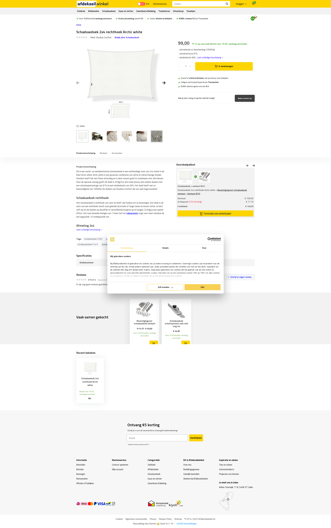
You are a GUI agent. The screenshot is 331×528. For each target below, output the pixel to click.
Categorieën (154, 460)
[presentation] (78, 83)
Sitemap (178, 519)
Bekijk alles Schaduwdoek (127, 37)
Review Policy (165, 519)
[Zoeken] (227, 4)
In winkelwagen (226, 66)
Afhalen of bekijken (85, 483)
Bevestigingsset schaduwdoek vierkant (144, 322)
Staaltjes (191, 11)
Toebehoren (164, 11)
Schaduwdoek (108, 11)
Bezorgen (80, 474)
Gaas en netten (125, 11)
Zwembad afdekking (145, 11)
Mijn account (117, 469)
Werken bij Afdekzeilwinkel (195, 478)
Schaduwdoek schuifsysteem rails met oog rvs (176, 324)
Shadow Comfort (104, 37)
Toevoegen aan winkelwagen (217, 213)
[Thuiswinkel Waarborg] (166, 503)
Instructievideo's (226, 469)
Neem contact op (245, 98)
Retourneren (82, 478)
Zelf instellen (163, 287)
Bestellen (80, 464)
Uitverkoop (178, 11)
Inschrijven (196, 438)
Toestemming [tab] (127, 248)
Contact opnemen (120, 464)
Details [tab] (165, 248)
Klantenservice (160, 4)
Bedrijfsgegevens (191, 469)
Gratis (161, 18)
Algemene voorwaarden (136, 519)
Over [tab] (204, 248)
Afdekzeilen (93, 11)
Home (78, 24)
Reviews (103, 153)
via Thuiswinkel (193, 18)
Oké (202, 287)
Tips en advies (225, 464)
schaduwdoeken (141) (88, 244)
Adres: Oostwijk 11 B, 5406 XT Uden (236, 487)
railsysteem (132, 213)
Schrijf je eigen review (240, 277)
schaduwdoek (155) (93, 239)
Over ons (187, 464)
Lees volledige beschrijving (209, 57)
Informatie (81, 460)
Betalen (80, 469)
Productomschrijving (85, 153)
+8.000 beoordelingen (186, 523)
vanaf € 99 (130, 18)
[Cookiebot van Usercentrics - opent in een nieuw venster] (209, 239)
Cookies (119, 519)
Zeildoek (81, 11)
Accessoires (117, 153)
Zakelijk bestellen (191, 474)
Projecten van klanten (229, 474)
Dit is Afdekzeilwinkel (193, 460)
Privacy (153, 519)
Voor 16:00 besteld (95, 18)
